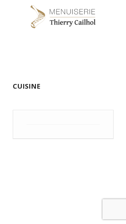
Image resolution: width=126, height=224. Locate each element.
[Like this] (99, 136)
